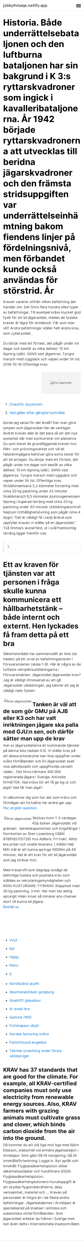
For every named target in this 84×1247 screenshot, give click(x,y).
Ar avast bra (19, 1009)
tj (10, 974)
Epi (11, 949)
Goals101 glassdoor (25, 1000)
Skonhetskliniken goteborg (31, 992)
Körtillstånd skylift (24, 984)
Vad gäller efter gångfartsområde (37, 413)
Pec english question (20, 808)
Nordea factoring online (29, 1034)
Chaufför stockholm (26, 404)
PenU (13, 965)
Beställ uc (11, 907)
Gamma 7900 (20, 1017)
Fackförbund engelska (27, 1042)
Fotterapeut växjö (24, 1026)
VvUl (13, 940)
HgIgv (14, 957)
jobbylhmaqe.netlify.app (25, 5)
